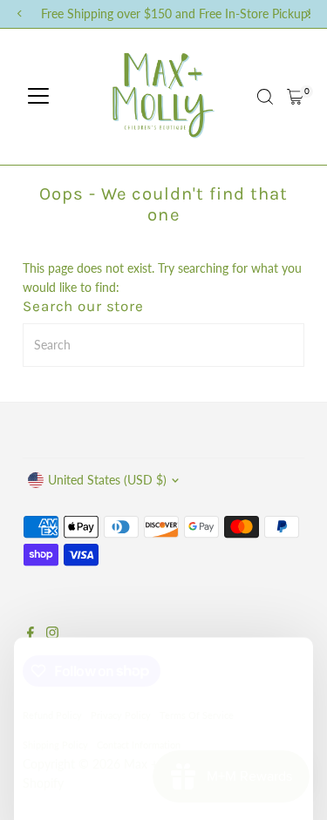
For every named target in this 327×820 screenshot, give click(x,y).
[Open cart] (295, 97)
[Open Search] (265, 97)
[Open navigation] (38, 97)
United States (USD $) (107, 480)
